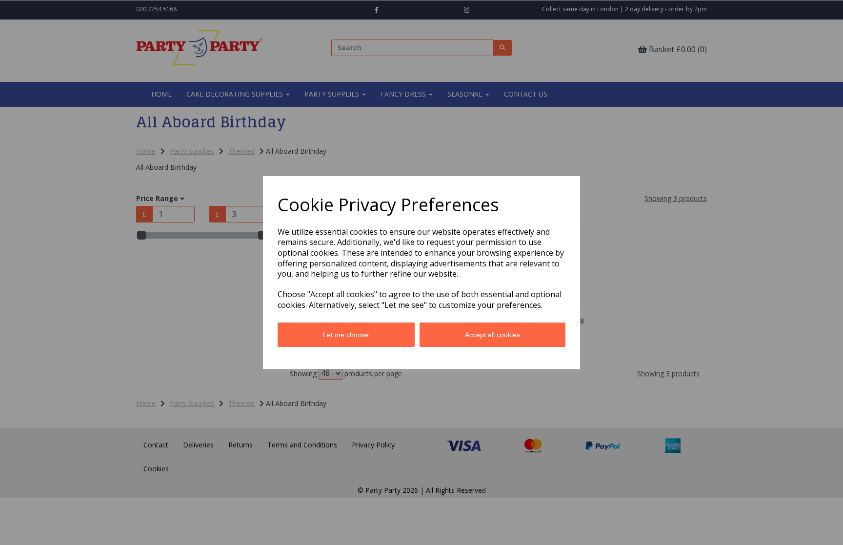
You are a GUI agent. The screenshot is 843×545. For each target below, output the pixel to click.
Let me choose (346, 335)
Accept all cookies (492, 335)
